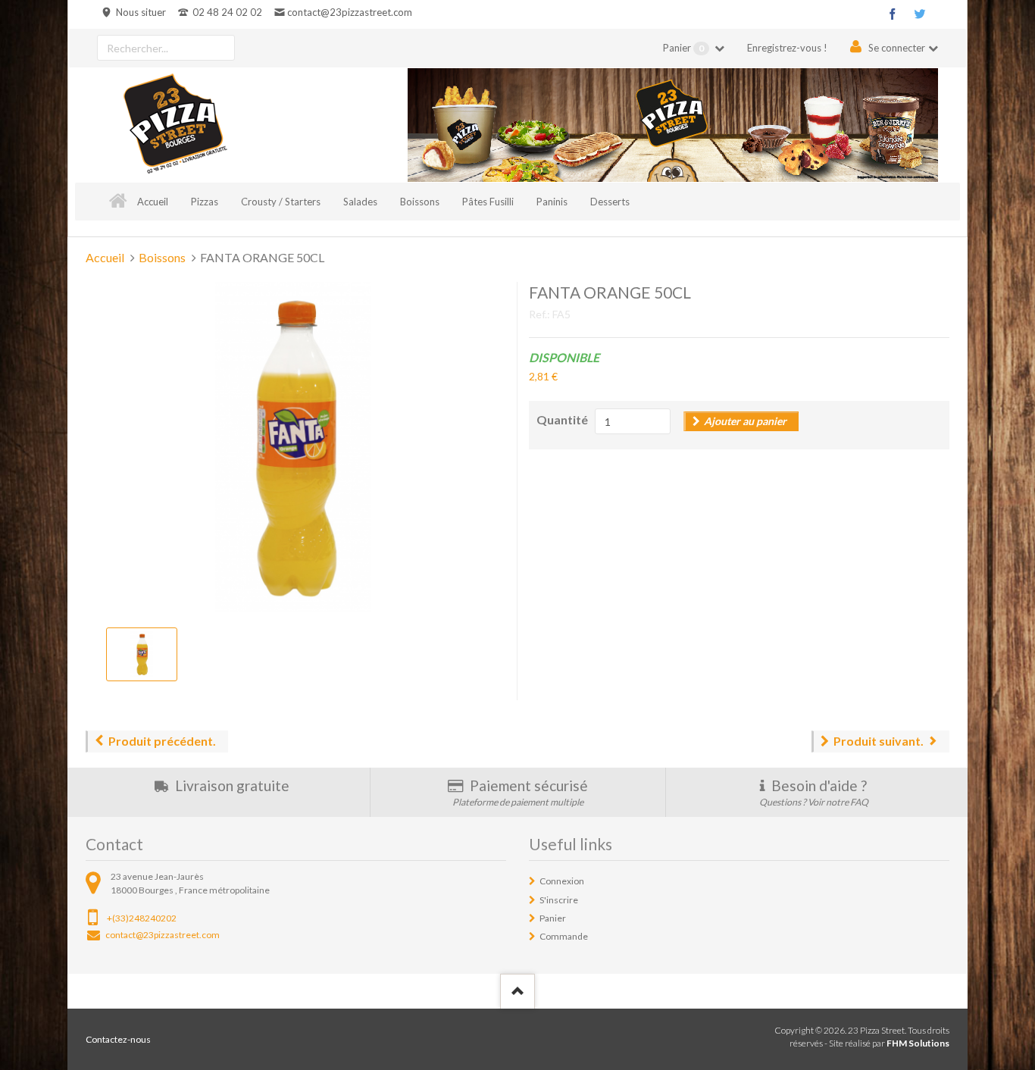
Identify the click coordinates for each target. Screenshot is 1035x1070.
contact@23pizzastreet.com (349, 12)
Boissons (419, 202)
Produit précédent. (162, 741)
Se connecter (896, 48)
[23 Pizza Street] (175, 125)
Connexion (561, 881)
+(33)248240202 (142, 918)
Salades (360, 202)
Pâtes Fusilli (488, 202)
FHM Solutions (917, 1043)
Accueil (152, 202)
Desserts (610, 202)
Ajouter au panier (745, 421)
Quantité (562, 419)
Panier (683, 48)
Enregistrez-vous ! (787, 48)
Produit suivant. (878, 741)
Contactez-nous (118, 1039)
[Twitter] (919, 13)
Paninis (552, 202)
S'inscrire (558, 900)
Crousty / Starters (281, 202)
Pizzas (204, 202)
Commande (563, 936)
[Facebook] (892, 13)
